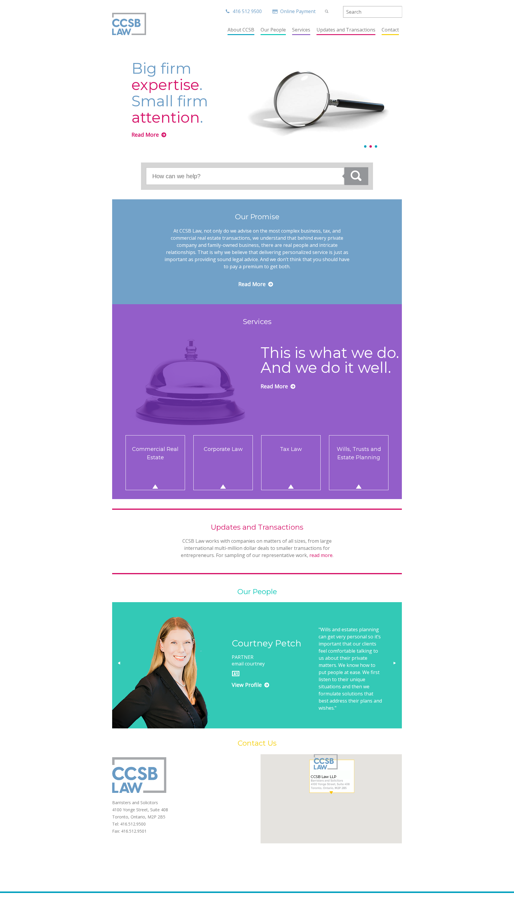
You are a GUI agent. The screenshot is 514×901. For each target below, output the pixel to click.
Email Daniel (245, 663)
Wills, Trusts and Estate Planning (359, 453)
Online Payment (298, 11)
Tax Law (291, 449)
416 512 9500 (247, 11)
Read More (145, 134)
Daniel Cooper (263, 643)
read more (321, 555)
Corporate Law (223, 449)
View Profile (247, 684)
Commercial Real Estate (155, 453)
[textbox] (372, 12)
